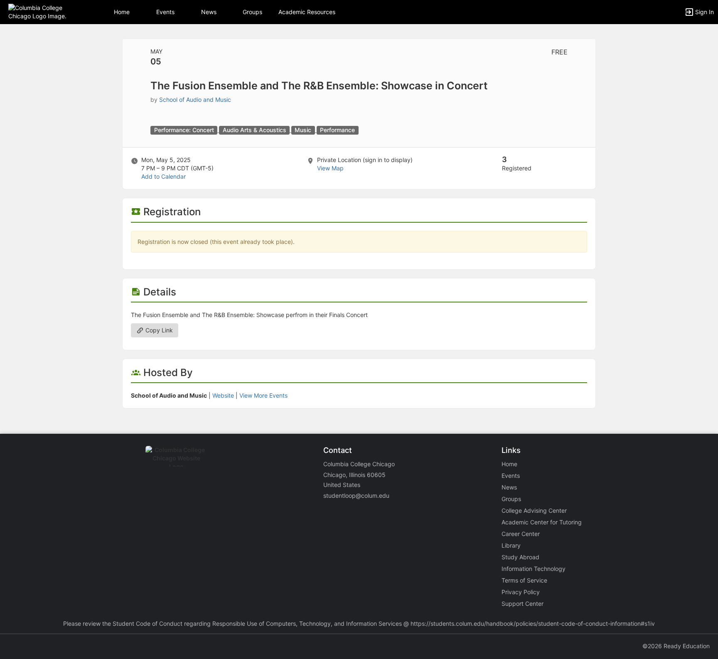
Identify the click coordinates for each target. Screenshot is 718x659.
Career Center (521, 533)
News (208, 11)
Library (511, 545)
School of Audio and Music (195, 99)
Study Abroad (520, 557)
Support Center (522, 603)
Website (223, 395)
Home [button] (122, 11)
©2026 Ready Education (676, 645)
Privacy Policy (521, 591)
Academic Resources (306, 11)
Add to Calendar (163, 176)
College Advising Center (534, 510)
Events (165, 11)
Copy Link (158, 330)
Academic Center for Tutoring (542, 522)
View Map (330, 168)
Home (509, 463)
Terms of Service (524, 580)
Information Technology (534, 568)
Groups (252, 11)
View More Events (263, 395)
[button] (42, 11)
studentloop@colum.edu (356, 495)
